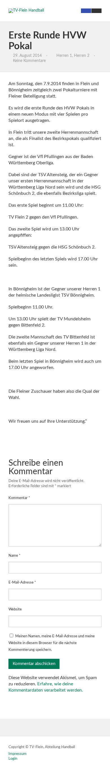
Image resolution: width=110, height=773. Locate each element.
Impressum (17, 754)
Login (12, 759)
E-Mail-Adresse (22, 582)
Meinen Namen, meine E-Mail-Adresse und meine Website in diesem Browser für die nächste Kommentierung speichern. (51, 643)
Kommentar (19, 498)
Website (15, 609)
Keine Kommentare (29, 61)
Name (14, 556)
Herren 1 (64, 56)
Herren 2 (81, 56)
